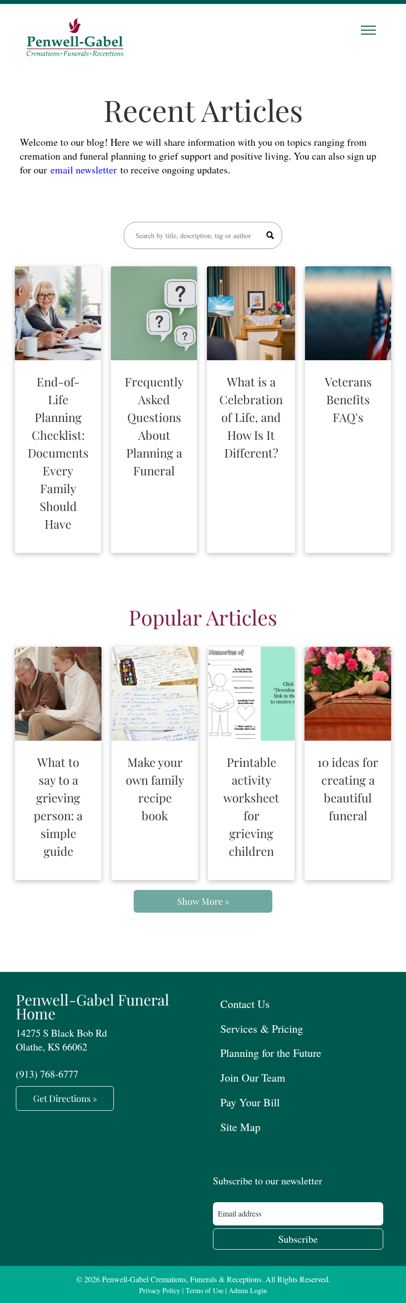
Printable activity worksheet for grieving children (251, 806)
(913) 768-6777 (47, 1074)
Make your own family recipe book (155, 788)
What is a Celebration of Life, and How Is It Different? (251, 417)
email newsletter (84, 169)
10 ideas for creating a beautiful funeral (347, 788)
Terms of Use (204, 1290)
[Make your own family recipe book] (154, 694)
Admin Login (248, 1290)
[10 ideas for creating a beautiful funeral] (347, 694)
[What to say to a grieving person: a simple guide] (58, 694)
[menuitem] (301, 1003)
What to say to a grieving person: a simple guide (58, 806)
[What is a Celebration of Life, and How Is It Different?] (251, 313)
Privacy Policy (159, 1290)
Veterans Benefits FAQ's (348, 399)
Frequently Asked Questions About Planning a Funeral (154, 426)
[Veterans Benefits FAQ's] (348, 313)
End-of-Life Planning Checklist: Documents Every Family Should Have (58, 453)
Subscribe (298, 1239)
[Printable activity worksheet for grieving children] (251, 694)
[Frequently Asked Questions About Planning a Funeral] (154, 313)
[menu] (368, 30)
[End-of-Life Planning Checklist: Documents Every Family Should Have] (58, 313)
